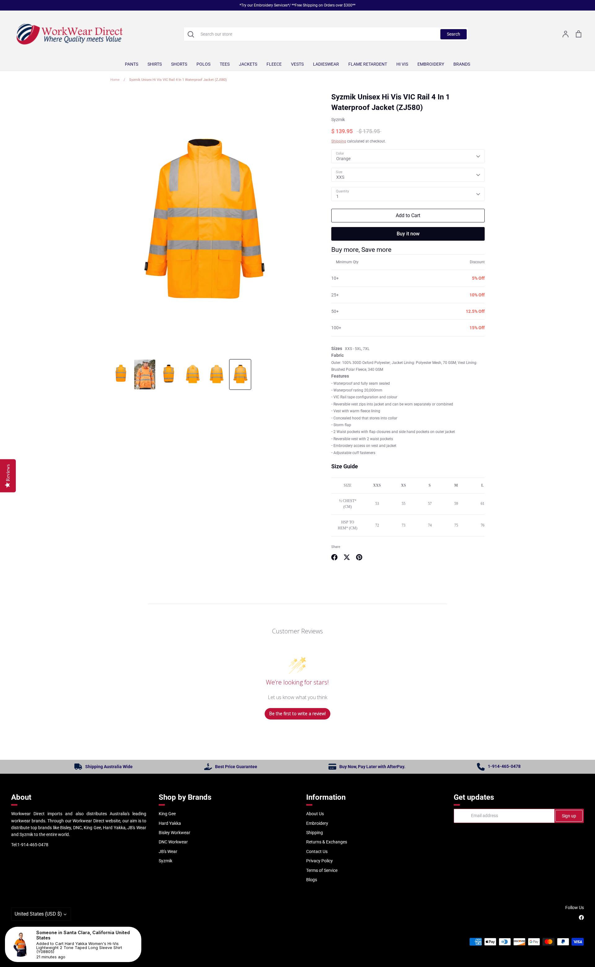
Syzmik (338, 119)
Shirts (155, 64)
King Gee (167, 813)
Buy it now (408, 234)
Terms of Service (321, 870)
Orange (343, 158)
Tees (225, 64)
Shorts (179, 64)
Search (453, 34)
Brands (461, 64)
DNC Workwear (173, 841)
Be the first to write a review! (297, 713)
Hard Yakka (170, 823)
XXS (340, 177)
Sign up (569, 815)
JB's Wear (168, 851)
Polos (203, 64)
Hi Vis (402, 64)
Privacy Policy (319, 860)
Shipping (338, 141)
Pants (131, 64)
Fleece (274, 64)
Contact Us (317, 851)
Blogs (311, 879)
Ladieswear (326, 64)
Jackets (248, 64)
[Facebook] (581, 917)
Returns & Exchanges (326, 841)
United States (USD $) (38, 914)
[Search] (190, 34)
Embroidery (430, 64)
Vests (297, 64)
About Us (315, 813)
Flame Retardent (367, 64)
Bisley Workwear (174, 832)
